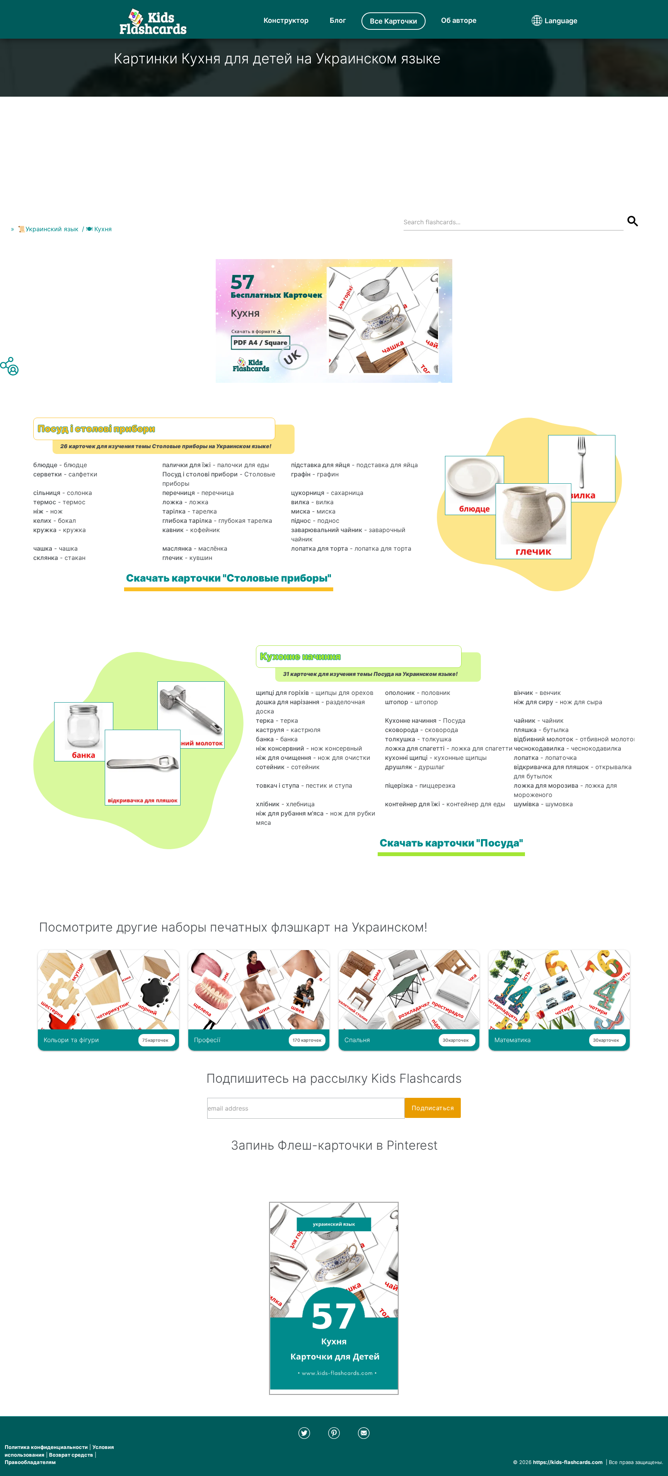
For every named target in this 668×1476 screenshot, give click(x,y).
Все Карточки (393, 21)
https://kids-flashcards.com (568, 1462)
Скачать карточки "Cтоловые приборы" (228, 578)
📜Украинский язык (48, 229)
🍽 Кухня (99, 229)
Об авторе (459, 20)
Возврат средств (71, 1455)
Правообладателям (30, 1462)
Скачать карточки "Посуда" (451, 843)
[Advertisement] (334, 151)
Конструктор (286, 20)
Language (547, 21)
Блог (338, 20)
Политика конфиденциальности (46, 1447)
